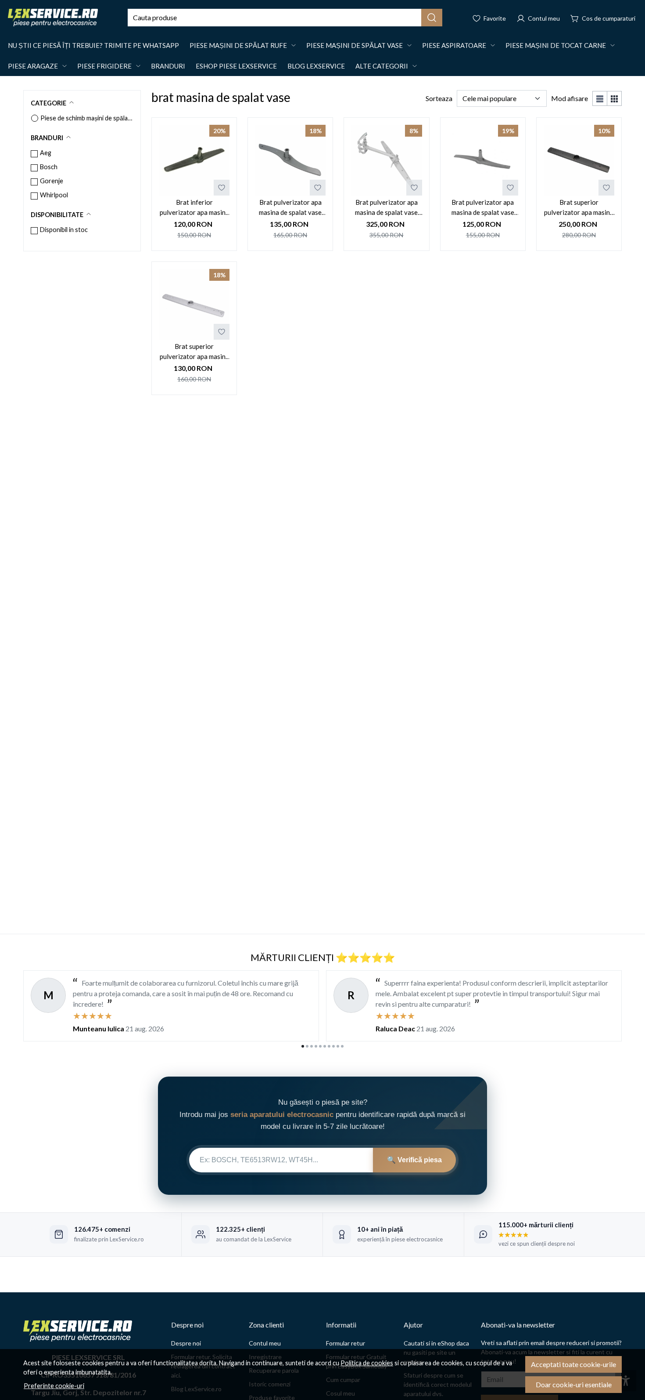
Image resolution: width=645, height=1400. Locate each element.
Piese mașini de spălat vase (354, 45)
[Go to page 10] (342, 1046)
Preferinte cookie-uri (54, 1385)
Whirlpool (54, 195)
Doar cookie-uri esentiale (574, 1384)
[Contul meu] (538, 17)
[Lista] (599, 98)
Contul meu (265, 1343)
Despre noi (186, 1343)
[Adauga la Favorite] (222, 188)
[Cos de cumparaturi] (603, 17)
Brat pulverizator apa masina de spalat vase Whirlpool (386, 207)
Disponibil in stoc (64, 229)
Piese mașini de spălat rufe (238, 45)
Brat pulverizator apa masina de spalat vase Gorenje (290, 207)
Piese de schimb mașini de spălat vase (86, 118)
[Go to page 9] (338, 1046)
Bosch (48, 166)
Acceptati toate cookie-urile (573, 1364)
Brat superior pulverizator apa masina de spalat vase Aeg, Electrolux (578, 207)
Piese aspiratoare (454, 45)
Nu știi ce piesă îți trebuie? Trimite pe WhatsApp (93, 45)
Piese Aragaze (33, 66)
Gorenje (51, 181)
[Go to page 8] (333, 1046)
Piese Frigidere (104, 66)
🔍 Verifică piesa (414, 1160)
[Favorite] (489, 17)
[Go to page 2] (307, 1046)
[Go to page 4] (316, 1046)
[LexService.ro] (53, 17)
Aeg (45, 152)
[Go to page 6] (324, 1046)
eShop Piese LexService (236, 66)
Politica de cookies (366, 1363)
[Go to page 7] (329, 1046)
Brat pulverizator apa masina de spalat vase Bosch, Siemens (483, 207)
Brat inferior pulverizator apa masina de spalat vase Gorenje (194, 207)
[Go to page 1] (302, 1046)
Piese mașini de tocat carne (555, 45)
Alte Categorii (381, 66)
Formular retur (345, 1343)
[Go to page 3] (311, 1046)
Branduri (168, 66)
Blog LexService (316, 66)
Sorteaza (439, 98)
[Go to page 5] (320, 1046)
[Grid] (614, 98)
